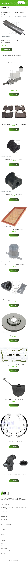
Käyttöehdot (4, 548)
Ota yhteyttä (4, 545)
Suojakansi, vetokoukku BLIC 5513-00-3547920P (14, 399)
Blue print (15, 40)
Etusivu (2, 16)
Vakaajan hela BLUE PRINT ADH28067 (14, 159)
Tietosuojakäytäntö (5, 550)
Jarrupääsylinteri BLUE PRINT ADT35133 (14, 89)
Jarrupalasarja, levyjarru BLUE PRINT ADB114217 (14, 124)
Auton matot (4, 522)
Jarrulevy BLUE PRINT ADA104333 (14, 335)
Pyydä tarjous (21, 3)
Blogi (2, 543)
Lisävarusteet (4, 527)
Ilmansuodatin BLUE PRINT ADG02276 (14, 229)
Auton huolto (4, 519)
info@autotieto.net (5, 511)
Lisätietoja (7, 49)
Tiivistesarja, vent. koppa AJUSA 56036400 (14, 365)
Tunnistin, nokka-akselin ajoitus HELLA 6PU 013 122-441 (14, 474)
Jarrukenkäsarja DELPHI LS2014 (14, 441)
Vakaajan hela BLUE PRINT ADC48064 (14, 194)
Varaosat (3, 534)
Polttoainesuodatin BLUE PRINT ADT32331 (14, 264)
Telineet (3, 529)
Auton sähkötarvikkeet (6, 524)
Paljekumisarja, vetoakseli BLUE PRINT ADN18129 (14, 300)
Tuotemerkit (10, 40)
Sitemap (3, 553)
